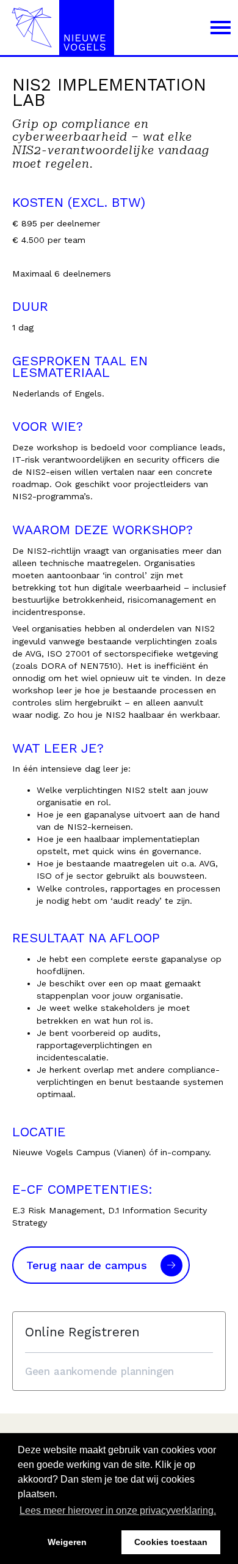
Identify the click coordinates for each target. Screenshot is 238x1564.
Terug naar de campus (86, 1265)
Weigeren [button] (67, 1542)
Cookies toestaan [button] (170, 1542)
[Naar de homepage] (59, 27)
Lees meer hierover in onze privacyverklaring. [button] (118, 1510)
